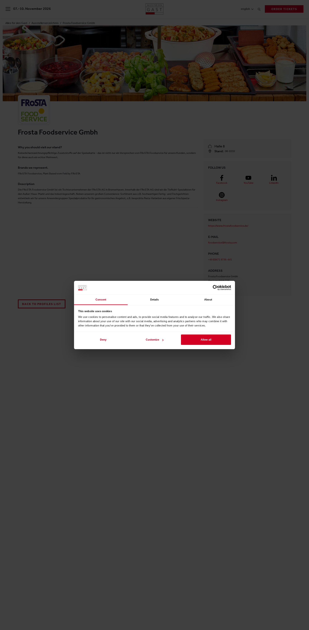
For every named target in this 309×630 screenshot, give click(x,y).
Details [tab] (154, 299)
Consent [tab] (100, 299)
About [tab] (208, 299)
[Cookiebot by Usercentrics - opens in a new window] (215, 287)
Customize (152, 339)
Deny (103, 339)
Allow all (206, 339)
